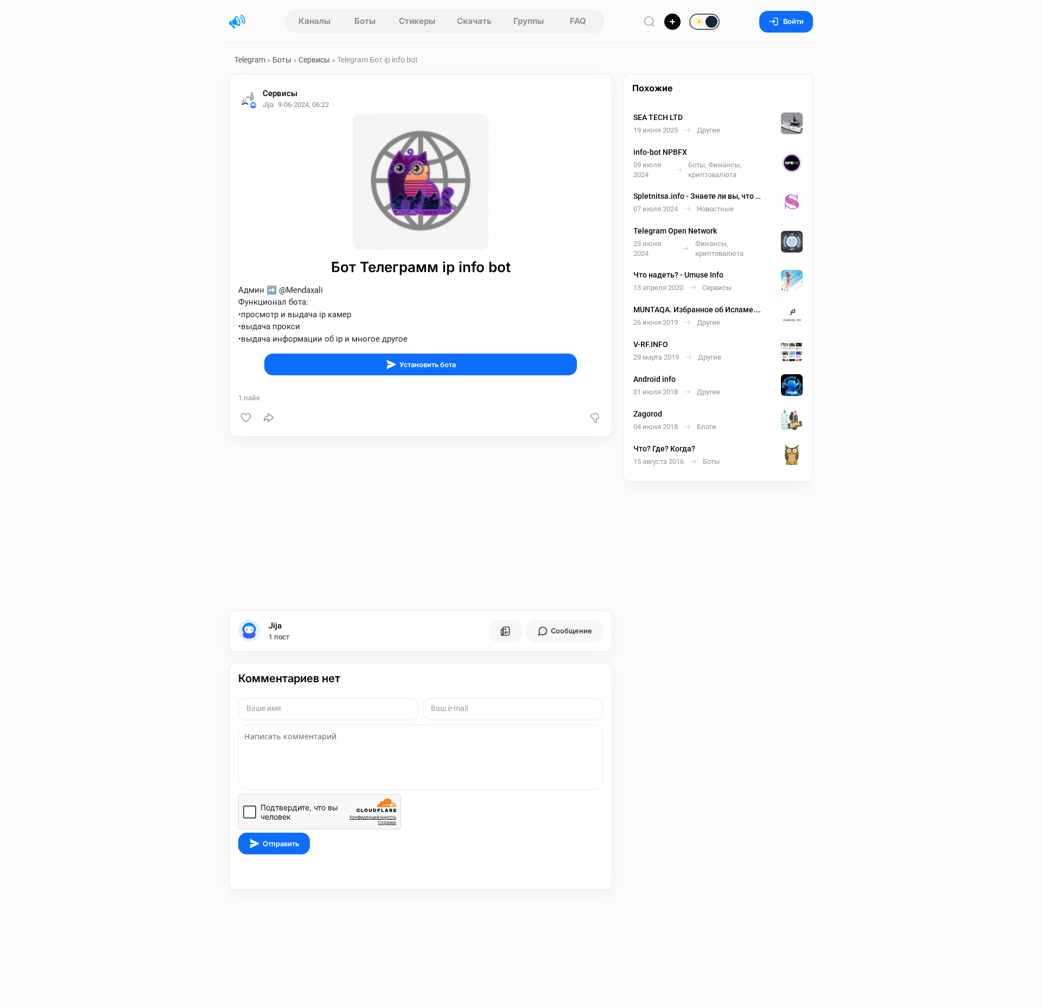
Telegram (249, 59)
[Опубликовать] (672, 22)
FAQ (578, 21)
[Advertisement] (420, 524)
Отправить (281, 844)
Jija (275, 626)
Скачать (474, 21)
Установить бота (427, 365)
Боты (365, 21)
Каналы (314, 21)
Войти (793, 21)
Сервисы (314, 59)
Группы (528, 21)
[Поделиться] (268, 417)
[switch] (669, 22)
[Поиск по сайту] (650, 21)
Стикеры (417, 21)
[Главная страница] (237, 22)
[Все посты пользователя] (505, 631)
